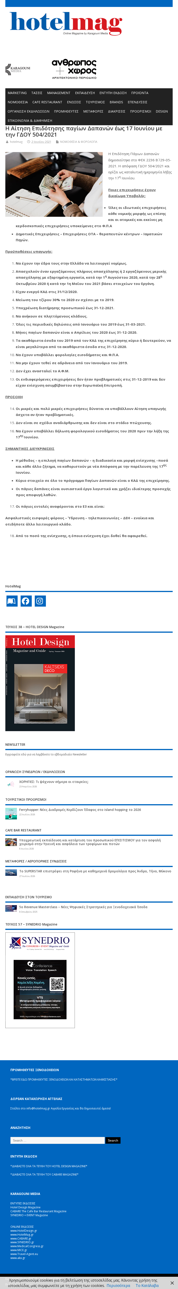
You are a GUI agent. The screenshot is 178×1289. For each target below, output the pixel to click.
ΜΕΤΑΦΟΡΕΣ (93, 111)
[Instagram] (40, 601)
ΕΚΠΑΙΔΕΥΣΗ (85, 93)
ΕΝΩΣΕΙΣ (74, 102)
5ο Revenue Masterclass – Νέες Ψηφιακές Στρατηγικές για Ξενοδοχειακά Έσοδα (83, 907)
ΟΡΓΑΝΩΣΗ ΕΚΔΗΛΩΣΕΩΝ (28, 111)
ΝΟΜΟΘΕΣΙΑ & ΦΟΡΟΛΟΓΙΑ (78, 142)
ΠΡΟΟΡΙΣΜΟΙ (140, 111)
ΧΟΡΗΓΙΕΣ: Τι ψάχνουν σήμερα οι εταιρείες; (53, 782)
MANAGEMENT (58, 93)
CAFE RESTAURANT (47, 102)
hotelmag (16, 142)
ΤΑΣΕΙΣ (36, 93)
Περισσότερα (118, 1285)
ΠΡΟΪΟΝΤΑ (139, 93)
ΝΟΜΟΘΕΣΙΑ (18, 102)
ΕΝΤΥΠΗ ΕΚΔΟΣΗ (113, 93)
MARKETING (17, 93)
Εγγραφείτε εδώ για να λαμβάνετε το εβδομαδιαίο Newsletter (46, 754)
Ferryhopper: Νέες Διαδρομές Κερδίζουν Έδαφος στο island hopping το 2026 (80, 810)
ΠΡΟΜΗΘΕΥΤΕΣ (66, 111)
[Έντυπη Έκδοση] (12, 601)
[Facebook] (26, 601)
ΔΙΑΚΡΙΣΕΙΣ (116, 111)
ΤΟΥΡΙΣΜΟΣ (95, 102)
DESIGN (162, 111)
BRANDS (116, 102)
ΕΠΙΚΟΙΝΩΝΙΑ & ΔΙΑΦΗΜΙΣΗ (30, 120)
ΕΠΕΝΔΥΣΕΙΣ (137, 102)
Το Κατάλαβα (147, 1285)
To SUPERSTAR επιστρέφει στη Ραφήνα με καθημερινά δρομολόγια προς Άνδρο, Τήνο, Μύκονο (95, 871)
